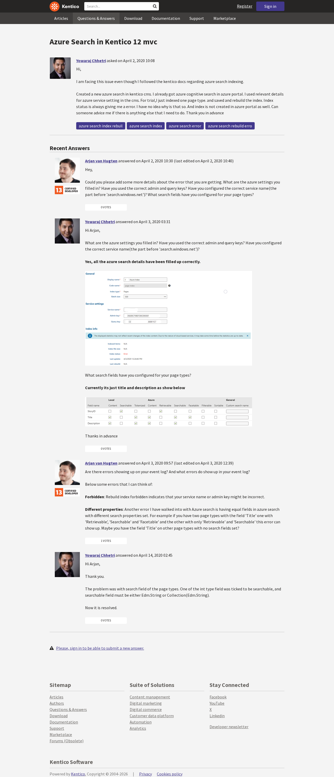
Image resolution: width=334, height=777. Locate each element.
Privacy (145, 773)
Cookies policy (169, 773)
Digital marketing (146, 703)
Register (244, 6)
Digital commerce (146, 709)
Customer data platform (152, 715)
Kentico (78, 773)
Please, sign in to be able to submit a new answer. (100, 648)
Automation (141, 722)
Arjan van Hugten (101, 160)
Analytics (138, 728)
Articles (61, 18)
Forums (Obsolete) (67, 740)
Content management (150, 696)
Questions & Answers (96, 18)
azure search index (145, 125)
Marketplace (224, 18)
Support (196, 18)
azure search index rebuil (101, 125)
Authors (57, 703)
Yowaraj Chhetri (91, 60)
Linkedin (217, 715)
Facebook (218, 696)
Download (133, 18)
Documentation (166, 18)
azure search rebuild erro (230, 125)
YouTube (217, 703)
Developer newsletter (229, 726)
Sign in (270, 6)
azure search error (185, 125)
